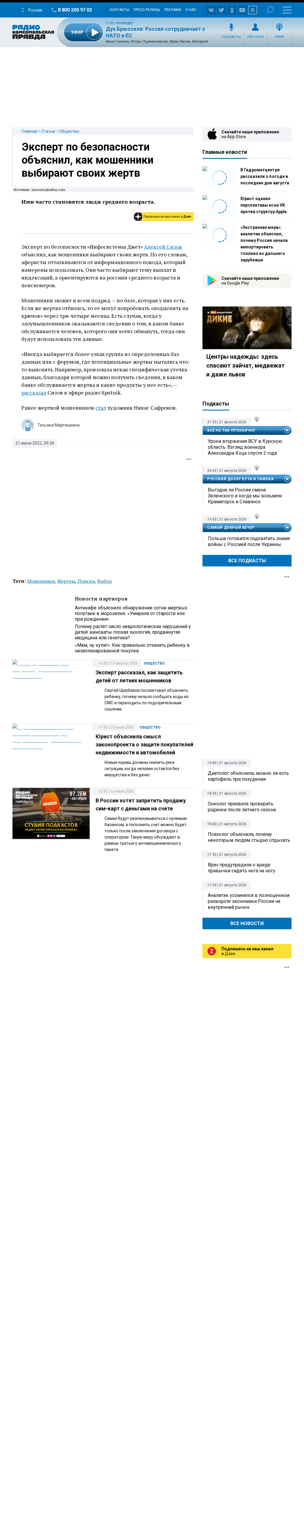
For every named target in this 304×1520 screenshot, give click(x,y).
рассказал (33, 392)
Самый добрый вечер (230, 528)
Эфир (279, 37)
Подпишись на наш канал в (167, 216)
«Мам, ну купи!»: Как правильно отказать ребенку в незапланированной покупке (132, 648)
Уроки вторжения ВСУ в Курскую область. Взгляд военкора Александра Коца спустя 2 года (245, 447)
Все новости (247, 923)
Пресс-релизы (147, 10)
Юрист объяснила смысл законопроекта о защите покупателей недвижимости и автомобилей (144, 744)
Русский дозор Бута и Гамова (240, 479)
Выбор (104, 581)
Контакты (119, 10)
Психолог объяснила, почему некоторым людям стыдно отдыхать (249, 837)
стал (100, 407)
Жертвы (66, 581)
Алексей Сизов (163, 246)
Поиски (86, 581)
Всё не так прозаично (231, 430)
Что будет (125, 23)
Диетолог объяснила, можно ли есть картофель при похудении (248, 776)
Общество (69, 131)
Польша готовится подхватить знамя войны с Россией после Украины (249, 541)
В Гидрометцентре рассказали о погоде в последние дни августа (264, 176)
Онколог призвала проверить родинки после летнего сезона (242, 806)
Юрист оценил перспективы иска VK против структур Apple (263, 205)
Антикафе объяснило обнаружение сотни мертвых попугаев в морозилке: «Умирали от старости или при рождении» (131, 613)
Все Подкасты (247, 560)
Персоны (255, 37)
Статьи (48, 131)
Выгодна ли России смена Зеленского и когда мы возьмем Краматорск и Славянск (245, 495)
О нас (191, 10)
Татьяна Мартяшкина (58, 425)
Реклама (172, 10)
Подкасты (231, 37)
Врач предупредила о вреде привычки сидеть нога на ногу (241, 868)
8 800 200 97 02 (75, 10)
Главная (29, 131)
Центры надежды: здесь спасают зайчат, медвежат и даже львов (245, 365)
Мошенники (41, 581)
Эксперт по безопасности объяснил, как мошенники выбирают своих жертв (87, 160)
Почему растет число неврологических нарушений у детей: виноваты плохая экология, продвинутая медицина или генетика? (133, 632)
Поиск (270, 10)
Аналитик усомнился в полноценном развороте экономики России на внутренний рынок (248, 901)
